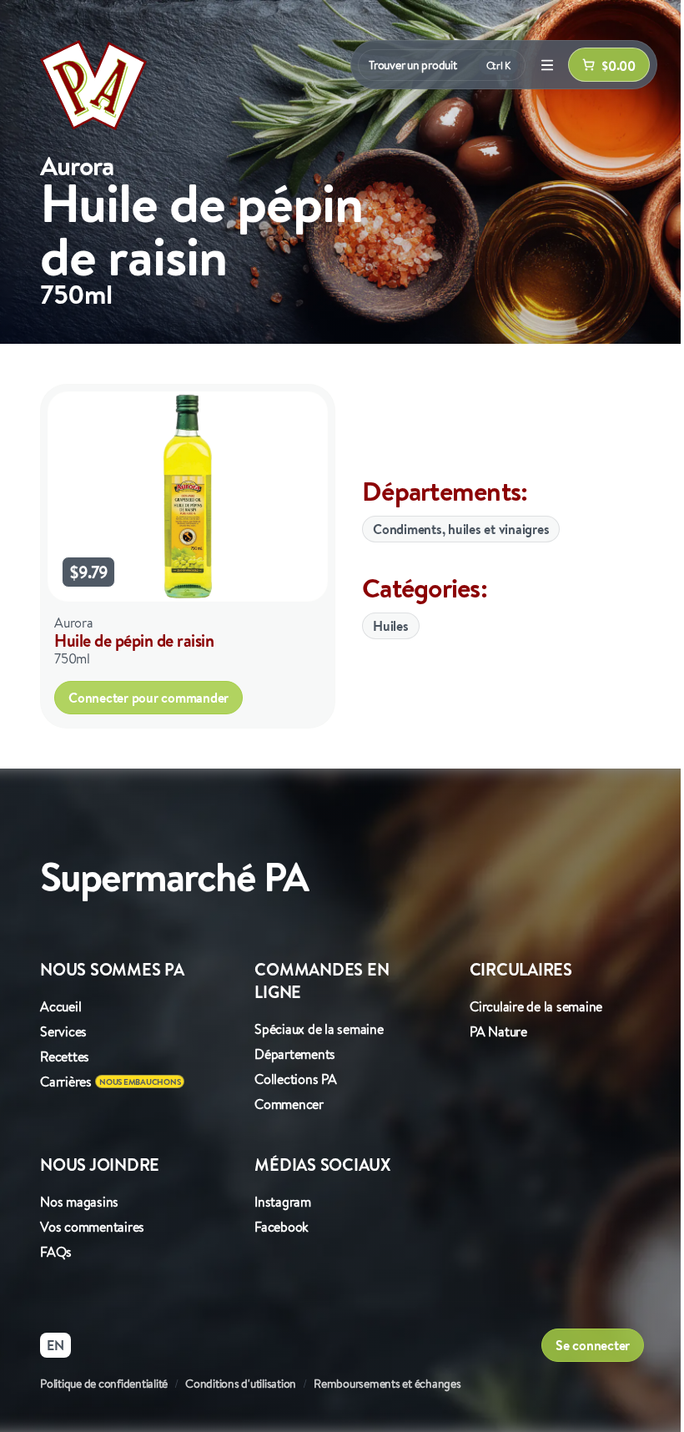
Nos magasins (79, 1201)
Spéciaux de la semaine (319, 1029)
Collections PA (295, 1079)
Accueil (60, 1006)
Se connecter (593, 1345)
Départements (294, 1054)
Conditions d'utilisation (240, 1383)
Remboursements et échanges (387, 1383)
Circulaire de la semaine (536, 1006)
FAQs (56, 1252)
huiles (391, 626)
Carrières (66, 1081)
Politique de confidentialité (104, 1383)
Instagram (282, 1201)
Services (63, 1031)
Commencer (289, 1104)
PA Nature (498, 1031)
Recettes (64, 1056)
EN (55, 1345)
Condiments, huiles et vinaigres (461, 529)
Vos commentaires (92, 1227)
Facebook (281, 1227)
